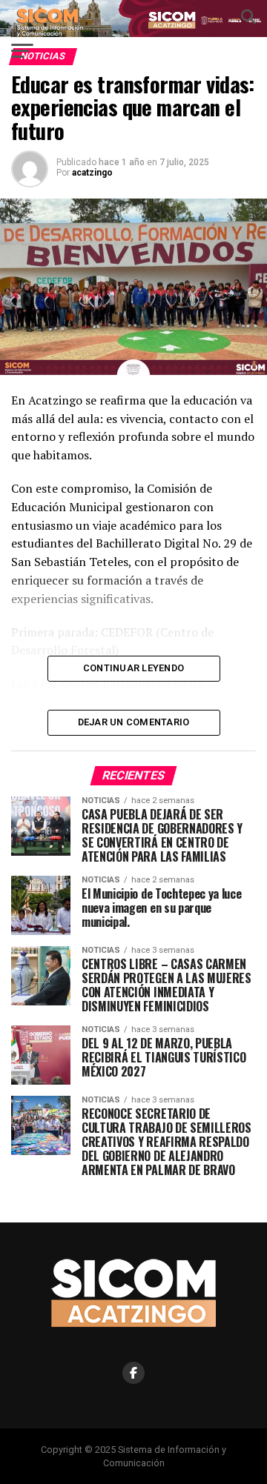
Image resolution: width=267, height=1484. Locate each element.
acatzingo (92, 172)
